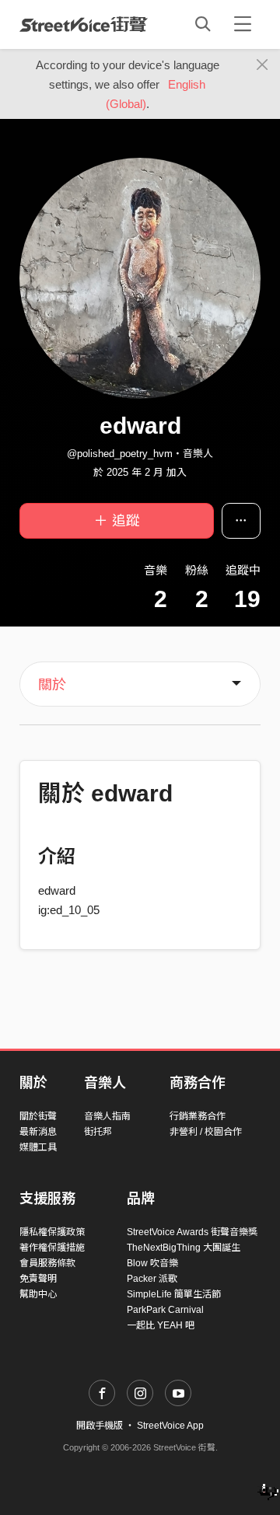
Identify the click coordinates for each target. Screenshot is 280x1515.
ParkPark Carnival (165, 1309)
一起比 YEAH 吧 (160, 1325)
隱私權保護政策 (52, 1232)
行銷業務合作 (198, 1116)
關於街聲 (38, 1116)
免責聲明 (38, 1278)
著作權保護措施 (52, 1247)
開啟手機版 (99, 1425)
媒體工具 (38, 1147)
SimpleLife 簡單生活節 (174, 1294)
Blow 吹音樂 (152, 1263)
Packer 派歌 (152, 1278)
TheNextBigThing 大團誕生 (183, 1247)
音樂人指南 (107, 1116)
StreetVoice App (170, 1425)
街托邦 (98, 1131)
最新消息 (38, 1131)
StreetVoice (83, 24)
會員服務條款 (47, 1263)
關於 (52, 685)
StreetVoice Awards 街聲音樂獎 (192, 1232)
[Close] (262, 65)
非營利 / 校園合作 (206, 1131)
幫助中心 (38, 1294)
